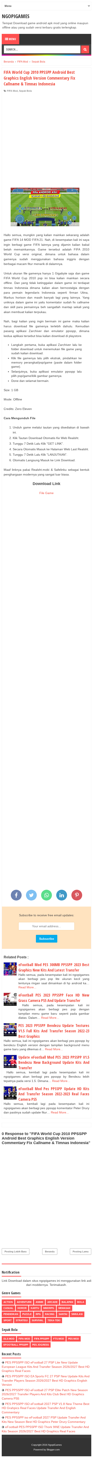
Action (8, 1302)
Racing (50, 1314)
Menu (12, 39)
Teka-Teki (54, 1320)
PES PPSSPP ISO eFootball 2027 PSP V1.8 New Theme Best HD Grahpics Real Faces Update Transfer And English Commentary (45, 1408)
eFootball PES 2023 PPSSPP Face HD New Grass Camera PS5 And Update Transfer (53, 997)
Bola (80, 1302)
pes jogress (40, 1344)
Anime (39, 1302)
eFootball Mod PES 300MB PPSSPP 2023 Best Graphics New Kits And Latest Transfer (53, 967)
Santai (63, 1314)
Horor (22, 1308)
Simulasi (77, 1314)
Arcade (52, 1302)
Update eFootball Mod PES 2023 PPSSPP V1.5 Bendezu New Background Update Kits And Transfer (53, 1062)
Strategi (22, 1320)
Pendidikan (10, 1314)
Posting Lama (80, 1251)
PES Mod (73, 1338)
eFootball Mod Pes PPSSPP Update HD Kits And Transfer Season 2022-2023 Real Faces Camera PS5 (53, 1094)
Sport (7, 1320)
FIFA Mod (12, 91)
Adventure (24, 1302)
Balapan (67, 1302)
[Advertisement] (46, 141)
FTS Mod (58, 1338)
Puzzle (27, 1314)
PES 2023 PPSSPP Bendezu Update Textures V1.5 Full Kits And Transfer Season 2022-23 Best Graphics (53, 1031)
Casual (8, 1308)
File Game (46, 493)
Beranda (50, 1251)
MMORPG (48, 1308)
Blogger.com (53, 1449)
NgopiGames (15, 16)
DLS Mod (8, 1338)
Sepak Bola (25, 91)
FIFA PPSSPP (41, 1338)
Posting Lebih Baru (16, 1251)
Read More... (27, 987)
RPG (38, 1314)
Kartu (35, 1308)
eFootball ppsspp (15, 1344)
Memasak (64, 1308)
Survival (37, 1320)
